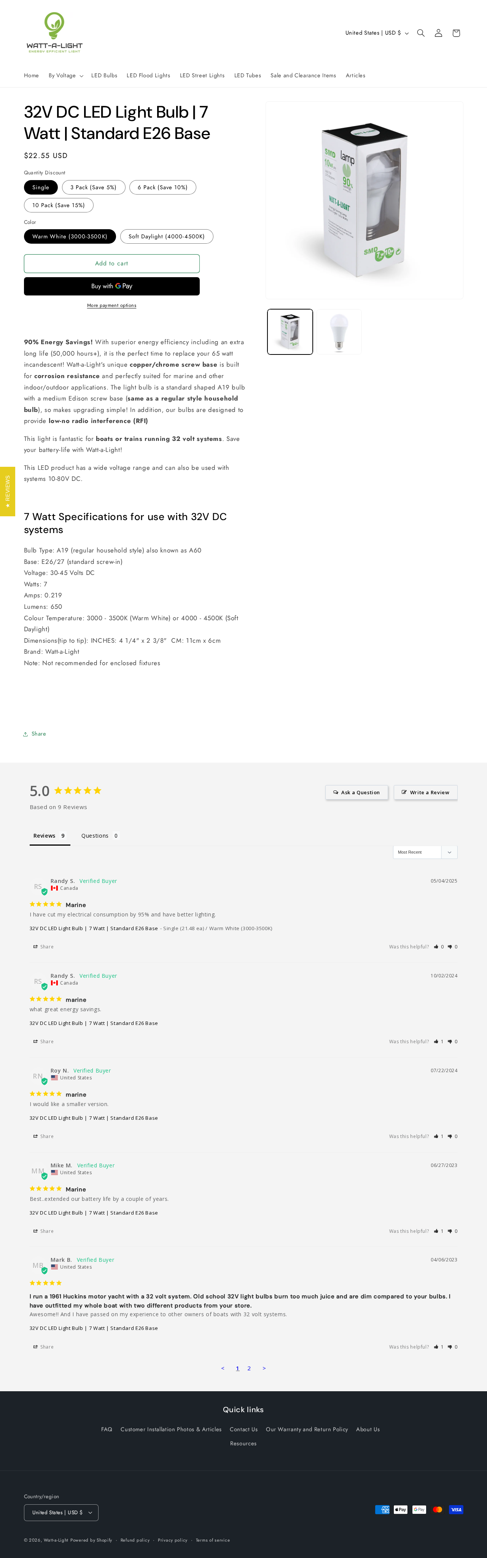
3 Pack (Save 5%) (93, 187)
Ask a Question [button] (360, 792)
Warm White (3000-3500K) (70, 236)
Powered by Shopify (91, 1540)
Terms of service (213, 1540)
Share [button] (39, 734)
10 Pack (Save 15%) (59, 205)
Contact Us (244, 1429)
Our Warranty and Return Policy (307, 1429)
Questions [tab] (95, 835)
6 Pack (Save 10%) (163, 187)
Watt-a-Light (56, 1540)
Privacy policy (173, 1540)
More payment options (112, 305)
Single (40, 187)
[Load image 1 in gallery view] (290, 331)
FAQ (107, 1429)
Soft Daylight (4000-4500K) (167, 236)
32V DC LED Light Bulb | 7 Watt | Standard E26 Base (94, 928)
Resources (243, 1443)
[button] (65, 75)
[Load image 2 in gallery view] (339, 331)
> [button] (264, 1368)
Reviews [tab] (44, 835)
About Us (368, 1429)
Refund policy (135, 1540)
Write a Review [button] (430, 792)
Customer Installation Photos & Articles (171, 1429)
